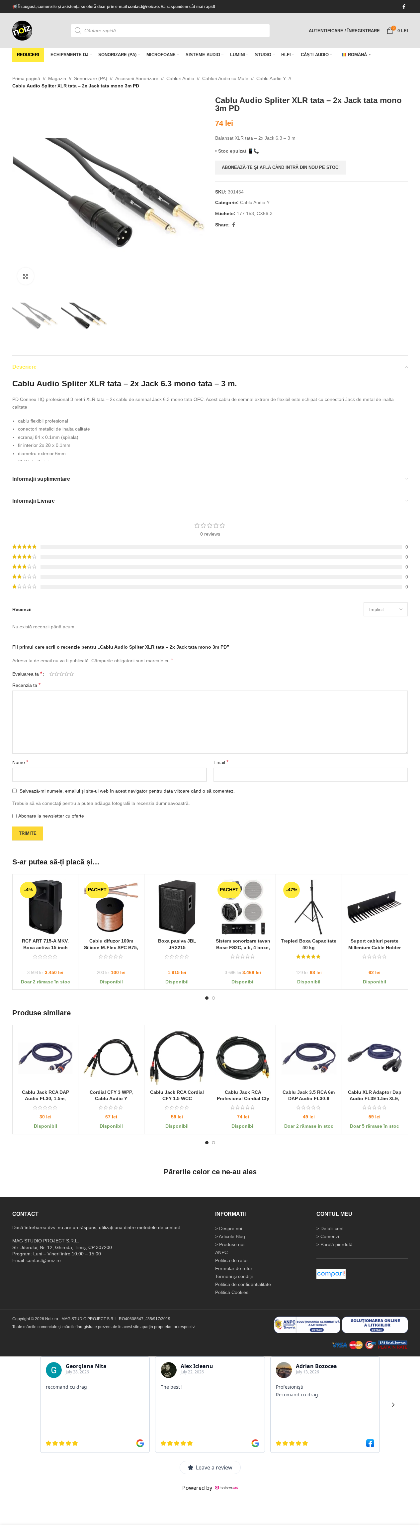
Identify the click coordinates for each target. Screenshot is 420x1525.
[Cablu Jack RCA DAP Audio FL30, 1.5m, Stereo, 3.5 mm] (45, 1058)
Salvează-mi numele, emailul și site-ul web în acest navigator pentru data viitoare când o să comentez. (127, 790)
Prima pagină (26, 78)
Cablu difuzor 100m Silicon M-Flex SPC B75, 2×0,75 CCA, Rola (111, 948)
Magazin (57, 78)
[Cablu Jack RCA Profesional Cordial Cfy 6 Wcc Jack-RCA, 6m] (242, 1058)
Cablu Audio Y (271, 78)
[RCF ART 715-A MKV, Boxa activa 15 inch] (45, 907)
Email (220, 762)
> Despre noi (228, 1228)
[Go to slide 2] (213, 998)
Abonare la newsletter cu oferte (51, 816)
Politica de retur (231, 1260)
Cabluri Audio (180, 78)
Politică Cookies (231, 1292)
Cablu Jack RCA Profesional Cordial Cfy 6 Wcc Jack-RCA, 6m (242, 1098)
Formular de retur (233, 1268)
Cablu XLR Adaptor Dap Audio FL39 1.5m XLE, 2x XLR (374, 1098)
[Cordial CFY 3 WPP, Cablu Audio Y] (111, 1058)
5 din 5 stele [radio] (71, 673)
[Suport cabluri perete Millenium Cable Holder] (374, 907)
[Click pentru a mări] (25, 276)
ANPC (221, 1252)
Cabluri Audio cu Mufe (225, 78)
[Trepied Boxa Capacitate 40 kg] (308, 907)
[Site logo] (22, 30)
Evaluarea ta (27, 673)
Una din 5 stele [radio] (51, 673)
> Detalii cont (330, 1228)
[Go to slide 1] (207, 998)
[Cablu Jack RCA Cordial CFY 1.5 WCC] (177, 1058)
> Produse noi (229, 1244)
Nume (20, 762)
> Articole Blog (230, 1236)
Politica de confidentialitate (243, 1284)
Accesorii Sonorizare (136, 78)
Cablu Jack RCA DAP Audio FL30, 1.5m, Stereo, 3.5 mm (45, 1098)
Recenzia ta (26, 685)
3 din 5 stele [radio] (61, 673)
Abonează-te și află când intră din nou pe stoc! (281, 167)
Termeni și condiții (234, 1276)
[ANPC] (307, 1324)
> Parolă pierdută (334, 1244)
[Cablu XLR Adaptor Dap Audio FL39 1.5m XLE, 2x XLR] (374, 1058)
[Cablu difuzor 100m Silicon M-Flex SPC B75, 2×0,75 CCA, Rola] (111, 907)
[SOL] (375, 1324)
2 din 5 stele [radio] (56, 673)
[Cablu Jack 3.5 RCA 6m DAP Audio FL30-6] (308, 1058)
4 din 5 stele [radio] (66, 673)
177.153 (245, 213)
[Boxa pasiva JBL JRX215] (177, 907)
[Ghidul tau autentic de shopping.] (331, 1273)
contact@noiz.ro (143, 6)
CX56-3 (265, 213)
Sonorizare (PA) (90, 78)
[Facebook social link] (404, 6)
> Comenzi (327, 1236)
